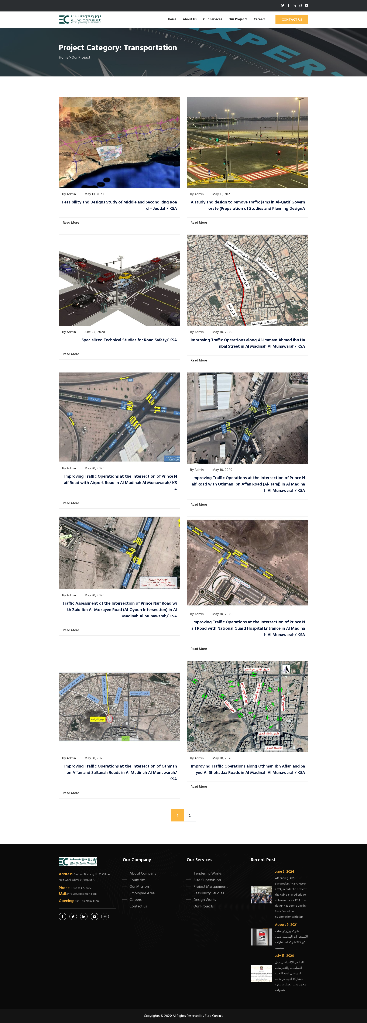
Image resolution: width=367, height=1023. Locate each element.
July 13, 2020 (284, 956)
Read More (71, 223)
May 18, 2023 (94, 194)
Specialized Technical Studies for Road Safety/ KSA (129, 340)
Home (172, 19)
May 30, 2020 (222, 332)
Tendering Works (207, 873)
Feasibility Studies (208, 893)
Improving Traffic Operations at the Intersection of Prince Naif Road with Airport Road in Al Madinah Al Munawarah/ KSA (120, 482)
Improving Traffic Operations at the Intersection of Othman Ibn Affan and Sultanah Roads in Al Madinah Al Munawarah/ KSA (120, 772)
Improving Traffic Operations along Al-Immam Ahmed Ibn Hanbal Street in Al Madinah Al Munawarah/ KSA (248, 343)
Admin (71, 194)
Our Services (212, 19)
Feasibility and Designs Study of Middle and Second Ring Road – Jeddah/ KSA (119, 205)
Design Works (204, 900)
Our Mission (139, 887)
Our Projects (238, 19)
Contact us (138, 906)
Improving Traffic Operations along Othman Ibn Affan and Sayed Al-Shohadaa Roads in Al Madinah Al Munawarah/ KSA (248, 769)
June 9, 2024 (284, 872)
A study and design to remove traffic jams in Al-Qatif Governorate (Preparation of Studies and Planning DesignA (248, 205)
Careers (259, 19)
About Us (190, 19)
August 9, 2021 (286, 925)
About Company (143, 873)
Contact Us (292, 20)
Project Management (210, 887)
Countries (137, 880)
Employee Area (142, 893)
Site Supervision (207, 880)
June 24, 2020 (95, 332)
